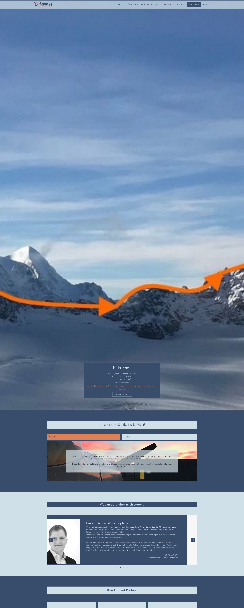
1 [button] (116, 567)
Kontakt (207, 4)
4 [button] (127, 567)
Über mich (133, 4)
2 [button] (120, 567)
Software (181, 4)
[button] (51, 540)
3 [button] (123, 567)
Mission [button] (127, 436)
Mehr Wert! (194, 4)
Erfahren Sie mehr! (122, 394)
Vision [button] (52, 436)
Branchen (168, 4)
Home (121, 4)
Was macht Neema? (150, 4)
